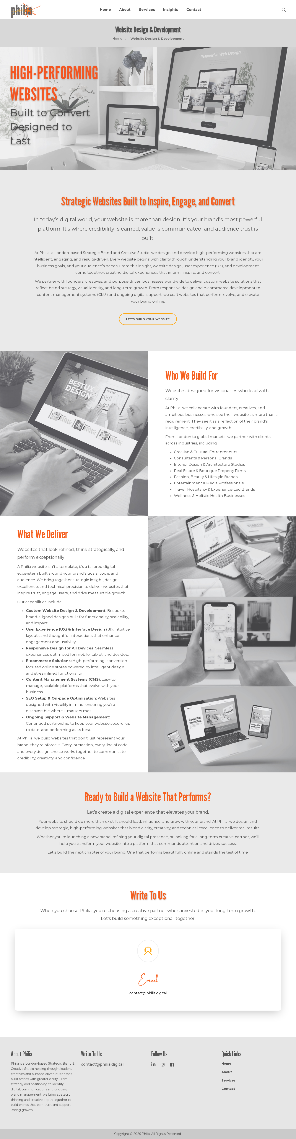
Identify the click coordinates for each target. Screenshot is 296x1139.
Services (147, 10)
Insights (170, 10)
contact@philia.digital (148, 993)
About (124, 10)
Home (105, 10)
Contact (193, 10)
